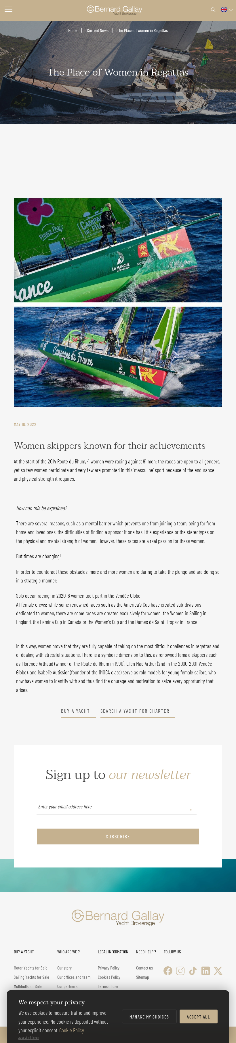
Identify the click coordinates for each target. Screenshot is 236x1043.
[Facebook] (168, 971)
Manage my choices (149, 1016)
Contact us (144, 967)
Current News (97, 30)
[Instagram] (180, 971)
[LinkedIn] (206, 971)
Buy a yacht (75, 711)
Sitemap (142, 977)
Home (72, 30)
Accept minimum (28, 1037)
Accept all (198, 1016)
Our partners (67, 986)
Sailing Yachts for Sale (31, 977)
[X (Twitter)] (218, 971)
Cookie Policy (71, 1030)
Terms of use (108, 986)
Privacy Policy (108, 967)
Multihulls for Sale (28, 986)
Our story (64, 967)
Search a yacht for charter (135, 711)
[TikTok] (193, 971)
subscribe (118, 836)
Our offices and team (73, 977)
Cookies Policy (109, 977)
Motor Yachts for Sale (30, 967)
